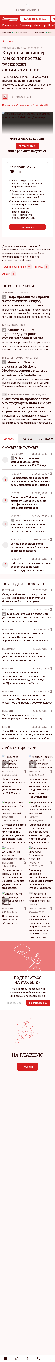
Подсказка (17, 454)
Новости (16, 474)
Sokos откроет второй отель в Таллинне (11, 919)
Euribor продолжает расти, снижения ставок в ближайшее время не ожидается (30, 547)
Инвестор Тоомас (12, 358)
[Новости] (16, 1358)
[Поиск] (38, 1358)
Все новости (9, 25)
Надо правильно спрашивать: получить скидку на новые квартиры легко (26, 301)
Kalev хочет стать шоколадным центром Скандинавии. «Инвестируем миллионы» (31, 567)
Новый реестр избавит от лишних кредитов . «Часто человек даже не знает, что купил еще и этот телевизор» (27, 699)
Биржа (39, 266)
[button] (15, 1003)
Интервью (8, 590)
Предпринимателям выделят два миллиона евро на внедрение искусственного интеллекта (23, 656)
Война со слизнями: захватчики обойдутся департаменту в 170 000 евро (29, 462)
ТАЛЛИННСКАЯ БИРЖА (14, 48)
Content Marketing (19, 394)
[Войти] (49, 1358)
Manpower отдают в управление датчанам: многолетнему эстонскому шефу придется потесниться (26, 617)
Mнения (6, 727)
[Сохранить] (51, 454)
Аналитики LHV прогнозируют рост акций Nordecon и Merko (22, 333)
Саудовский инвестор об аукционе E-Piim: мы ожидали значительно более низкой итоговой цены (24, 598)
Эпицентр (26, 25)
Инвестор (40, 25)
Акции (6, 273)
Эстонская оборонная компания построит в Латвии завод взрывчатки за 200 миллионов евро (25, 637)
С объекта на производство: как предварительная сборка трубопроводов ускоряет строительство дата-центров (27, 405)
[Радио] (27, 1358)
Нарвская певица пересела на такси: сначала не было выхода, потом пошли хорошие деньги (31, 481)
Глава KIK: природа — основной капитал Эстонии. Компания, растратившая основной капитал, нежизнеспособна (27, 734)
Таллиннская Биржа (14, 266)
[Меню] (5, 1358)
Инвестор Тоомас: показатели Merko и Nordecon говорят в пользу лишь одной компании (25, 368)
